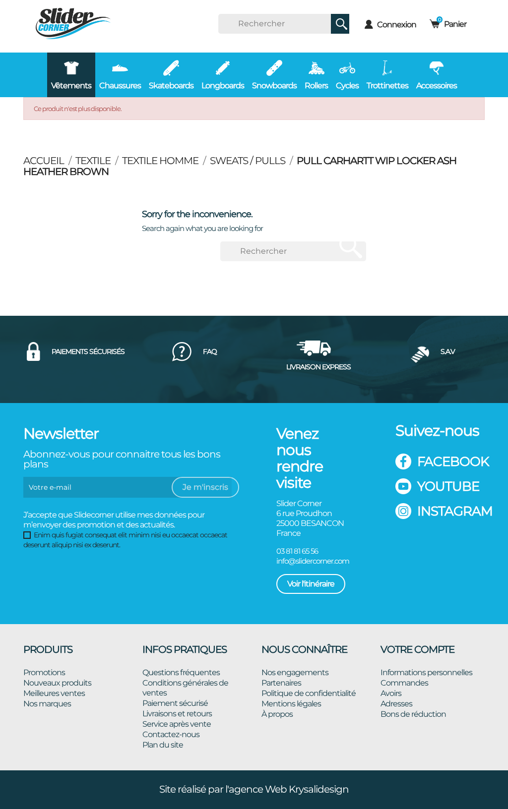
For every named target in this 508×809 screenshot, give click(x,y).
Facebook (451, 461)
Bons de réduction (413, 714)
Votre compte (417, 649)
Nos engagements (294, 672)
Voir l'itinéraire (310, 583)
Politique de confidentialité (308, 693)
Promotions (44, 672)
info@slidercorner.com (312, 561)
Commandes (404, 683)
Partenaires (281, 683)
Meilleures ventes (54, 693)
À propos (277, 714)
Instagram (451, 511)
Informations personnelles (426, 672)
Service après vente (176, 724)
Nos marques (47, 703)
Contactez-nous (170, 734)
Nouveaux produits (57, 683)
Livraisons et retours (177, 713)
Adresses (396, 703)
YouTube (448, 486)
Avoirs (391, 693)
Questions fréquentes (181, 672)
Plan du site (162, 745)
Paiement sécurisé (175, 703)
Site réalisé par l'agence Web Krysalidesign (254, 789)
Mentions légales (291, 703)
